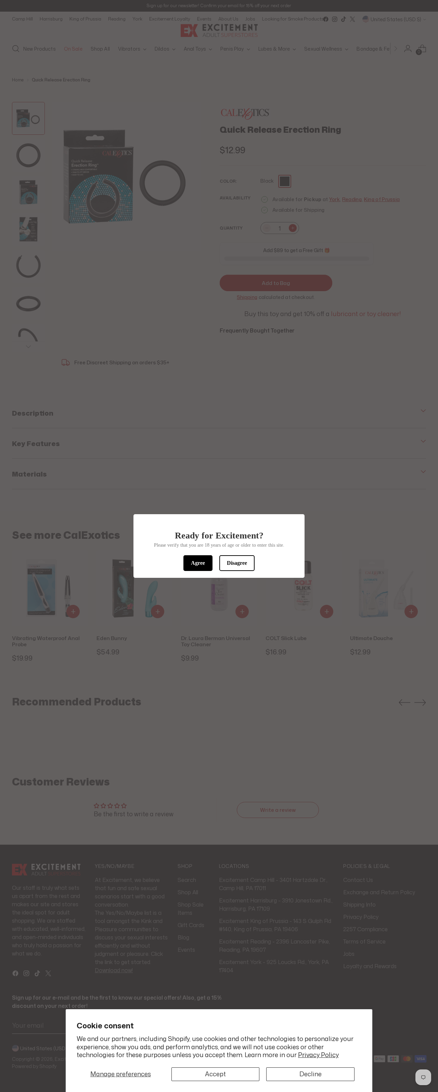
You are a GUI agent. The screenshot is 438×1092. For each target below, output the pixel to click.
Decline (310, 1073)
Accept (215, 1073)
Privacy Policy (318, 1054)
